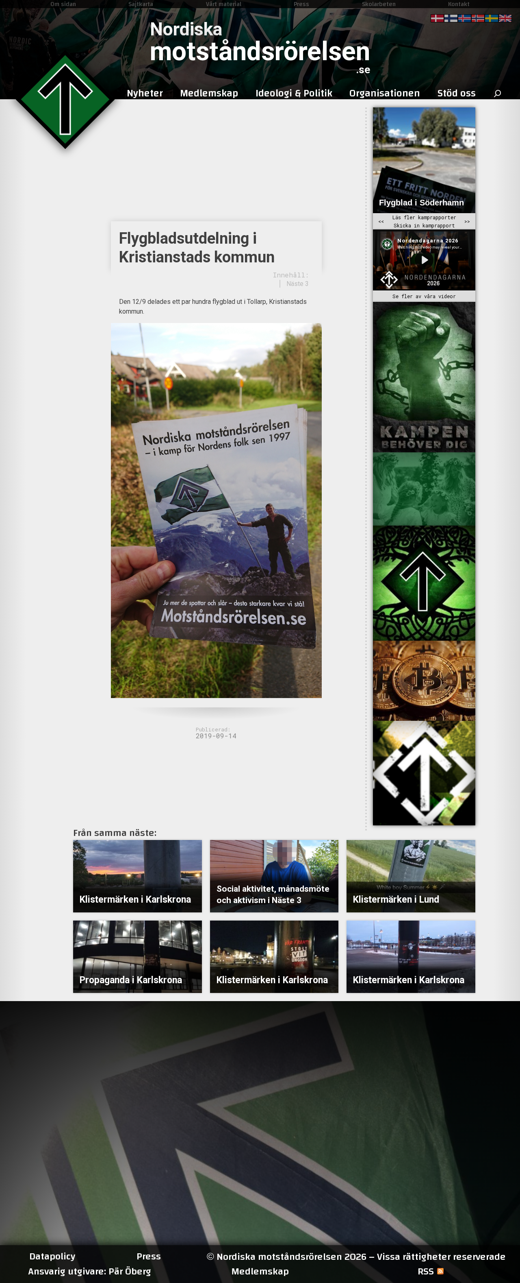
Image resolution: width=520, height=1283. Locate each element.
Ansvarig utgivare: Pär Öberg (89, 1271)
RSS (426, 1271)
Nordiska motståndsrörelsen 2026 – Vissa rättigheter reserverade (356, 1256)
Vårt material (223, 4)
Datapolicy (52, 1256)
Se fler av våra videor (424, 296)
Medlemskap (260, 1271)
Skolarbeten (379, 4)
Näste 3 (297, 284)
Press (301, 4)
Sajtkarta (140, 4)
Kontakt (459, 4)
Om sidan (63, 4)
